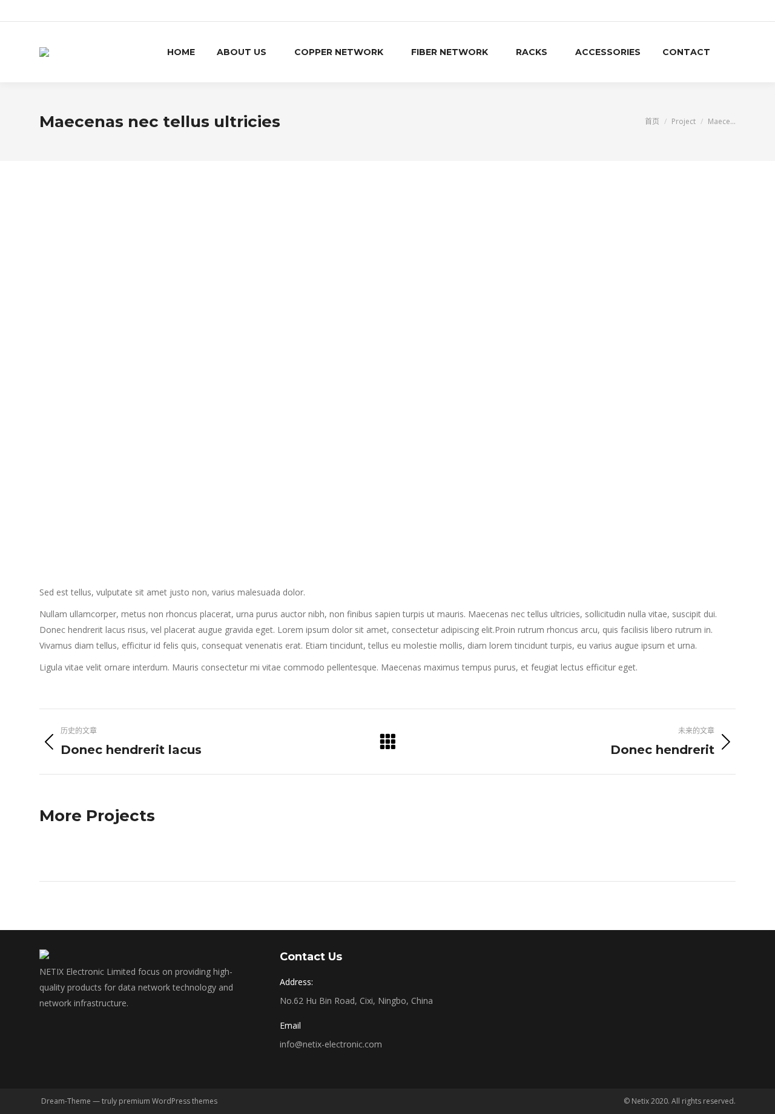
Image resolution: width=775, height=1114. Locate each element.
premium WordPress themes (168, 1101)
